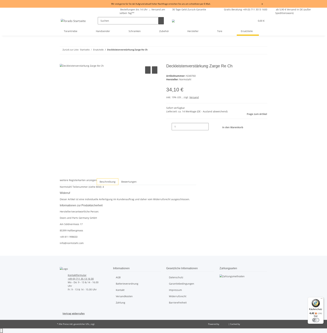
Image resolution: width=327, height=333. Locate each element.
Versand (194, 97)
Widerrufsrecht (177, 296)
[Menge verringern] (169, 126)
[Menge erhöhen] (211, 126)
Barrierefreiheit (178, 302)
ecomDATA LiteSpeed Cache (253, 324)
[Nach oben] (1, 330)
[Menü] (322, 299)
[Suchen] (161, 20)
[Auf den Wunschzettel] (154, 70)
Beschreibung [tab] (107, 181)
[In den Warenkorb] (62, 62)
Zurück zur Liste (71, 49)
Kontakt (120, 290)
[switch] (315, 320)
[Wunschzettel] (251, 21)
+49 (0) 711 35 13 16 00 (81, 278)
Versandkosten (124, 296)
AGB (118, 277)
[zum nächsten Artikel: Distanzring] (239, 50)
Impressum (175, 290)
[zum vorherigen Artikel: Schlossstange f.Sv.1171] (233, 50)
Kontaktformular (77, 275)
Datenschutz (176, 277)
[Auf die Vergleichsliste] (148, 70)
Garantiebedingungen (181, 283)
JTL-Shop (224, 324)
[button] (246, 21)
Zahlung (120, 302)
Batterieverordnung (127, 283)
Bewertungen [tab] (129, 181)
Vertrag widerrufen (74, 313)
